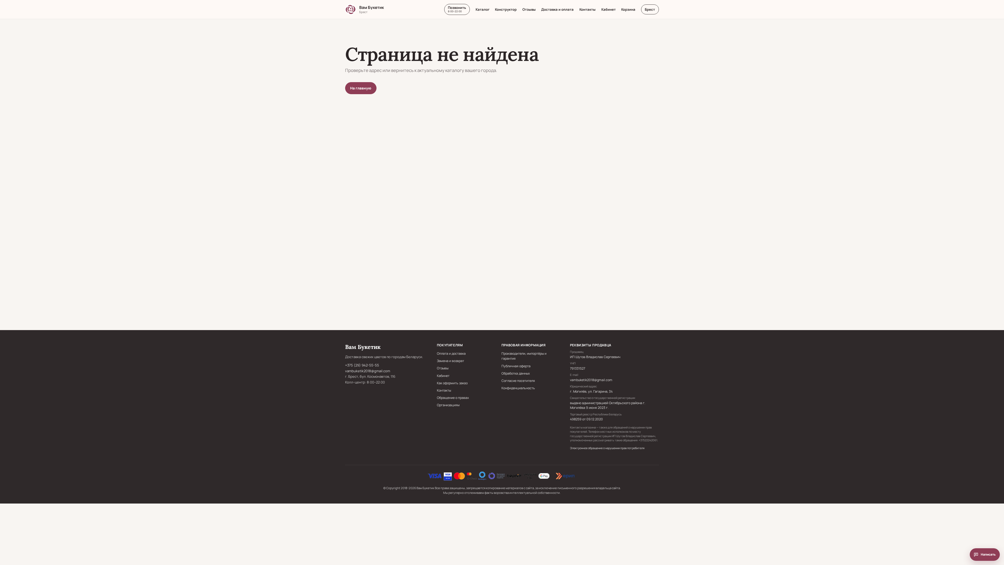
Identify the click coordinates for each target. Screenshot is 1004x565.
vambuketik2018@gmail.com (367, 371)
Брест (650, 9)
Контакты (587, 9)
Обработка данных (515, 373)
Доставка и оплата (557, 9)
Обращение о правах (453, 398)
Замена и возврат (450, 361)
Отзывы (529, 9)
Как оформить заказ (452, 383)
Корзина (628, 9)
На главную (360, 88)
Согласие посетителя (518, 380)
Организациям (448, 405)
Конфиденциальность (518, 388)
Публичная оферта (515, 366)
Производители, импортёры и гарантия (523, 356)
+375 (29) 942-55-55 (362, 365)
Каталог (482, 9)
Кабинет (608, 9)
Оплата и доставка (451, 353)
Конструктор (506, 9)
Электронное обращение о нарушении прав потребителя (607, 448)
